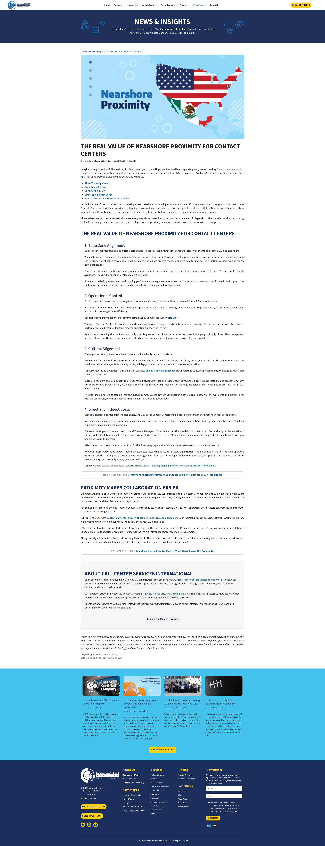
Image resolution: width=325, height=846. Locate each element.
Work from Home (156, 810)
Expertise (131, 5)
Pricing (183, 5)
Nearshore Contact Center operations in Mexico (204, 580)
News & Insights (86, 161)
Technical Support (157, 790)
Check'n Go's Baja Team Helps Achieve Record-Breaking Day (182, 702)
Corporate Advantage (186, 779)
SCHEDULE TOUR (91, 816)
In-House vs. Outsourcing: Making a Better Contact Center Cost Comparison (173, 465)
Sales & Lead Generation (159, 786)
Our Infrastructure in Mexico (133, 806)
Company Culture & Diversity (133, 783)
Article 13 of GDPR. (230, 811)
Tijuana (147, 594)
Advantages (167, 5)
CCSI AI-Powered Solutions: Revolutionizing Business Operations (140, 704)
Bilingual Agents (129, 799)
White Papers (183, 799)
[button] (137, 51)
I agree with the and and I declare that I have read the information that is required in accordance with (225, 807)
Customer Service (157, 775)
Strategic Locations (130, 803)
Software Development (159, 802)
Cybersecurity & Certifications (134, 810)
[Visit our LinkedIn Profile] (89, 824)
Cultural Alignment (95, 191)
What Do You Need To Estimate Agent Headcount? (220, 702)
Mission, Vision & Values (131, 775)
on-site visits (171, 318)
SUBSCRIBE (213, 818)
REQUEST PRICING (301, 5)
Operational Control (95, 187)
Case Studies (183, 791)
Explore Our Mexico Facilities (162, 619)
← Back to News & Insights (92, 51)
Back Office (154, 794)
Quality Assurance (157, 806)
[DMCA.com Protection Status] (225, 825)
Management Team (130, 779)
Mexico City (158, 594)
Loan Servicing (155, 779)
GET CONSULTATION (93, 806)
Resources (198, 5)
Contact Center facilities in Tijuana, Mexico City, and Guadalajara (142, 518)
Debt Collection (156, 783)
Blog (180, 795)
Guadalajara (177, 594)
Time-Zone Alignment (97, 183)
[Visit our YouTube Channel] (95, 824)
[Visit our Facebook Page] (83, 824)
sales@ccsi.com (90, 798)
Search (114, 51)
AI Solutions (148, 5)
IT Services (154, 798)
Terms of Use (228, 802)
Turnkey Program (185, 775)
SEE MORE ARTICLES (162, 749)
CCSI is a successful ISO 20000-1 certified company (101, 702)
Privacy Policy (183, 806)
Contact (214, 5)
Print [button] (126, 51)
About (117, 5)
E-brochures (183, 803)
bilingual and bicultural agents (162, 371)
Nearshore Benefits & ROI (132, 795)
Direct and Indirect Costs (98, 195)
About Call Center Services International (107, 198)
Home (107, 5)
